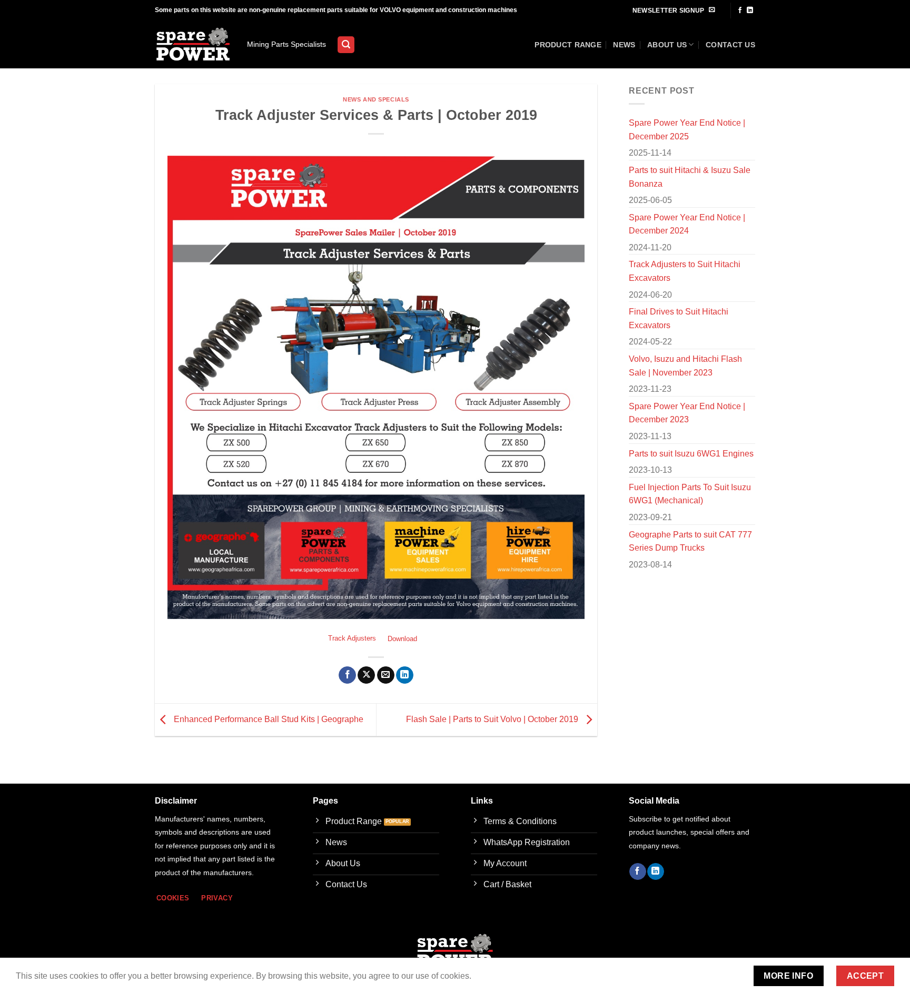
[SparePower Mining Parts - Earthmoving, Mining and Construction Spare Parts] (193, 45)
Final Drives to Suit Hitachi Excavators (678, 318)
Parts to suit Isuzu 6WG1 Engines (691, 453)
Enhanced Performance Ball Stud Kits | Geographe (267, 719)
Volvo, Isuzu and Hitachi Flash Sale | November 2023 (685, 365)
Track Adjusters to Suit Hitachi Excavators (684, 271)
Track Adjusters (352, 639)
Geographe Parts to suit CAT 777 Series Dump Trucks (690, 541)
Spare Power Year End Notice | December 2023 (687, 413)
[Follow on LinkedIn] (750, 10)
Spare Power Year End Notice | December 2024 (687, 224)
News (624, 44)
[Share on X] (366, 675)
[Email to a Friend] (385, 675)
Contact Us (730, 44)
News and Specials (376, 99)
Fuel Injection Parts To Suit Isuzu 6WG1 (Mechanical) (690, 494)
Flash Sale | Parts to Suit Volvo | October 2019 (493, 719)
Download (402, 639)
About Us (667, 44)
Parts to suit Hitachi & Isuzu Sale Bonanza (689, 177)
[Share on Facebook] (347, 675)
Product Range (568, 44)
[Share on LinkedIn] (404, 675)
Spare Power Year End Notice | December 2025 (687, 129)
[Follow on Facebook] (740, 10)
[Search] (346, 45)
